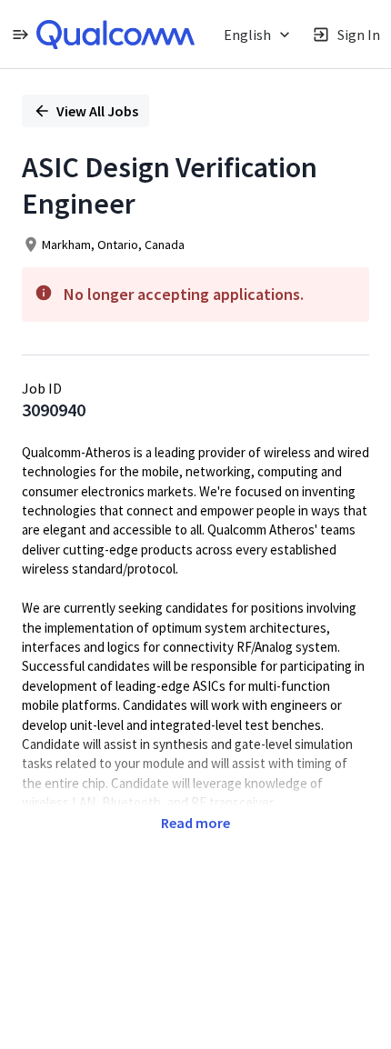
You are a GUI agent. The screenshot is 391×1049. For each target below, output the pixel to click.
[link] (115, 34)
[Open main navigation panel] (20, 34)
